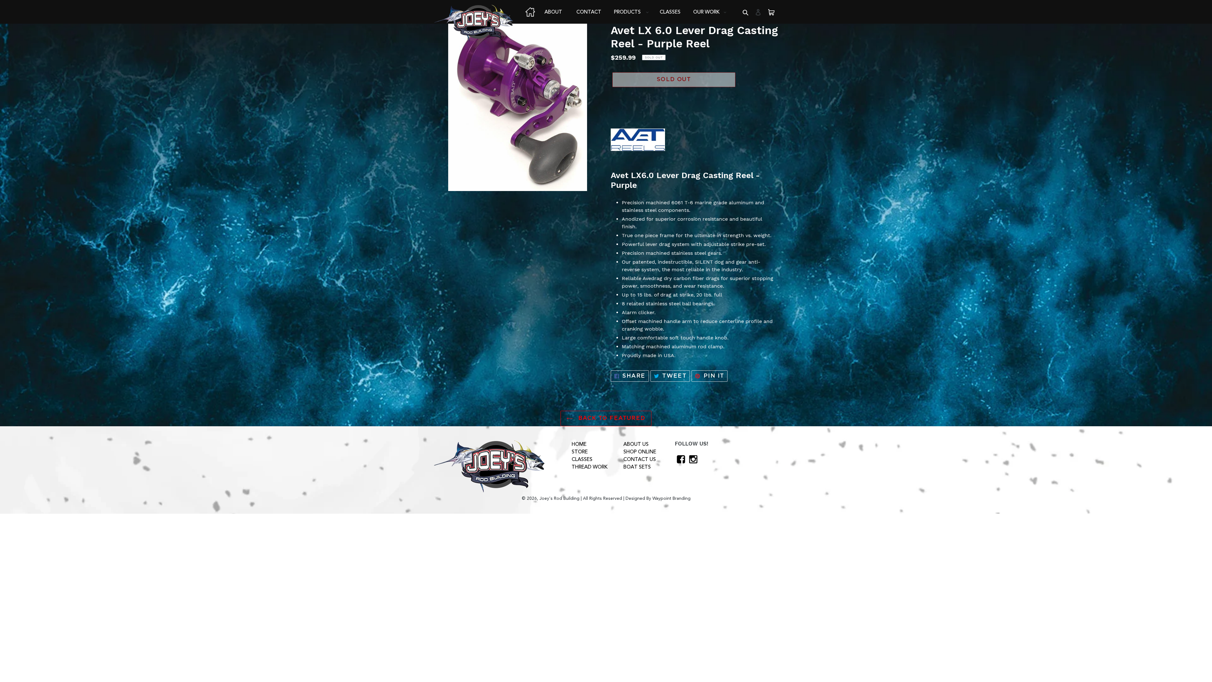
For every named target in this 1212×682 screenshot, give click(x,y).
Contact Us (639, 459)
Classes (582, 459)
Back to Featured (610, 418)
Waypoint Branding (671, 498)
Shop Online (639, 452)
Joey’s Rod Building (559, 498)
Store (580, 452)
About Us (636, 444)
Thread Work (590, 467)
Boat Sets (637, 467)
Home (579, 444)
